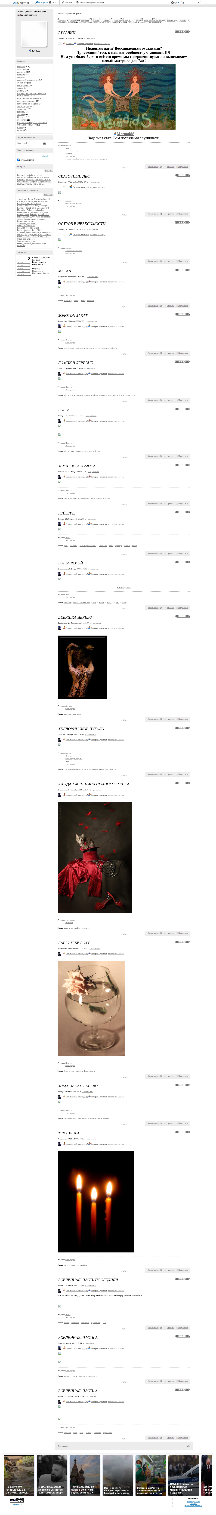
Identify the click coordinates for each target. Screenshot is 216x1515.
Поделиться (183, 166)
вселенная (75, 1323)
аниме (46, 177)
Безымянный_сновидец (35, 219)
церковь (87, 395)
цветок (78, 1071)
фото (83, 301)
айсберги (32, 177)
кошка (66, 928)
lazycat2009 (30, 217)
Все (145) (48, 194)
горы (27, 182)
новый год (68, 301)
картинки (90, 301)
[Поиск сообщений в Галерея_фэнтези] (45, 156)
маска (76, 301)
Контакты (193, 1504)
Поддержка (172, 2)
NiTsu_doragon (32, 212)
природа (104, 348)
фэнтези (21, 67)
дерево (105, 1118)
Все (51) (48, 170)
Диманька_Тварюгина (27, 223)
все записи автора (102, 43)
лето (120, 395)
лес (132, 395)
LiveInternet (21, 3)
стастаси (21, 246)
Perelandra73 (23, 215)
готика (20, 127)
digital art (32, 175)
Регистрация (43, 2)
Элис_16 (31, 239)
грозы (49, 182)
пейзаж (112, 348)
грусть (20, 184)
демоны (20, 91)
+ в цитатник (89, 38)
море (66, 348)
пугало (83, 769)
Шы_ (48, 237)
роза (72, 1071)
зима (117, 602)
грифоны (42, 182)
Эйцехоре (21, 239)
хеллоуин (67, 769)
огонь (73, 1265)
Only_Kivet (43, 212)
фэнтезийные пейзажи (27, 80)
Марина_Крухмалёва (41, 232)
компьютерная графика (27, 104)
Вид (176, 3)
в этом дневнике (26, 160)
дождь (41, 184)
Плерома (47, 234)
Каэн (37, 228)
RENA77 (33, 215)
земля (107, 498)
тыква (100, 769)
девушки (27, 184)
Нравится (170, 166)
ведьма (76, 769)
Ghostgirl (43, 206)
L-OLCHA (34, 208)
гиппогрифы (45, 179)
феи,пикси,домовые (26, 101)
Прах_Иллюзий (24, 237)
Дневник (182, 31)
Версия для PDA (193, 1502)
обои (97, 348)
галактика (85, 1323)
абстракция (22, 106)
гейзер (134, 546)
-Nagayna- (21, 199)
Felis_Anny (34, 206)
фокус (84, 928)
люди (19, 77)
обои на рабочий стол (88, 546)
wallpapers (103, 546)
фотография (109, 769)
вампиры (21, 112)
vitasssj (20, 219)
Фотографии (22, 85)
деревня (79, 395)
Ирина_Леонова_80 (26, 226)
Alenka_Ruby (23, 201)
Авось (82, 2)
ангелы (20, 114)
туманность (95, 1323)
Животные (22, 83)
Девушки (21, 69)
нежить (20, 130)
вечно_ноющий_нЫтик (27, 243)
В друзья (36, 50)
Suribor (41, 215)
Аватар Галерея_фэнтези (34, 34)
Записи (20, 11)
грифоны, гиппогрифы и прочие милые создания (31, 94)
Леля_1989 (36, 230)
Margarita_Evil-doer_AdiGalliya (30, 210)
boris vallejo (22, 175)
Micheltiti (21, 212)
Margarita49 (44, 208)
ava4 (46, 215)
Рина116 (35, 237)
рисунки (89, 348)
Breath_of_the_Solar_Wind (29, 203)
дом (71, 395)
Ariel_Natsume (35, 201)
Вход (54, 2)
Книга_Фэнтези (24, 230)
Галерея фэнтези (18, 15)
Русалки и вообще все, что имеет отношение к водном (32, 124)
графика (33, 182)
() (161, 166)
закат (72, 348)
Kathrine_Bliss (23, 208)
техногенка (22, 109)
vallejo (39, 175)
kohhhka (21, 217)
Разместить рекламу (193, 1506)
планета (99, 498)
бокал (66, 1071)
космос (91, 498)
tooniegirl (47, 217)
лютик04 (42, 243)
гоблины (21, 182)
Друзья (28, 11)
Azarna (45, 201)
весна (28, 179)
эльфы (20, 88)
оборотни (21, 120)
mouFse (39, 217)
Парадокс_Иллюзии (34, 234)
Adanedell (45, 199)
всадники (35, 179)
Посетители (37, 271)
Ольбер (20, 234)
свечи (66, 1265)
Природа (21, 75)
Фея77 (43, 237)
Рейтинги (68, 2)
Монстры (21, 117)
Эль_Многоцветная (26, 241)
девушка (76, 714)
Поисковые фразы (40, 273)
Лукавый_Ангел (24, 232)
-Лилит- (30, 199)
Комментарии (40, 11)
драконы (21, 72)
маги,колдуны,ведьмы (27, 98)
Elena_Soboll (23, 206)
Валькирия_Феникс (25, 221)
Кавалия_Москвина (26, 228)
